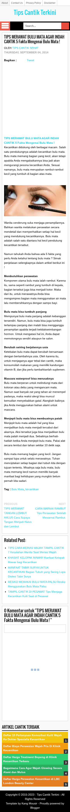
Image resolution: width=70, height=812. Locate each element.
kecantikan (32, 489)
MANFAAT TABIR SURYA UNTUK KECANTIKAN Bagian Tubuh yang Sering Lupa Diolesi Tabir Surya (37, 572)
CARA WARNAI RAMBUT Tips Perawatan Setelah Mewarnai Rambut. (50, 513)
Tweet (30, 60)
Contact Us (17, 3)
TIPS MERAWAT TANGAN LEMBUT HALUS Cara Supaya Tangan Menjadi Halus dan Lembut (18, 517)
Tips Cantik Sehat (25, 47)
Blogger (35, 807)
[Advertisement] (35, 101)
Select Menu (5, 26)
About (5, 3)
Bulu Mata (17, 489)
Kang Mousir (29, 803)
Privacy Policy (33, 3)
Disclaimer (49, 3)
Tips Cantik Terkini (35, 12)
